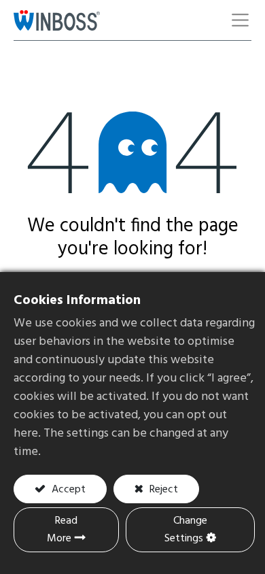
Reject (162, 490)
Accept (67, 490)
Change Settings (185, 529)
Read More (62, 529)
